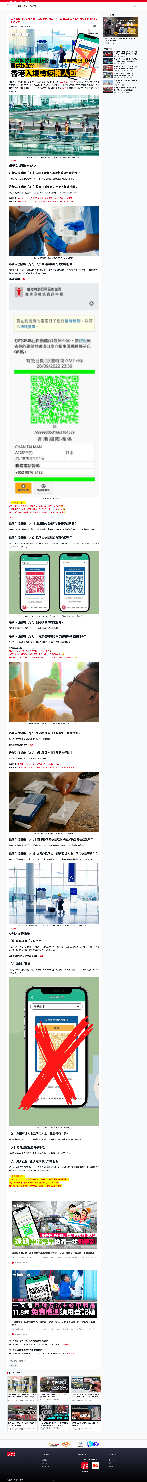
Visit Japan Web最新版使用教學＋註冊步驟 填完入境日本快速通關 (45, 198)
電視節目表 (45, 1466)
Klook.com (12, 161)
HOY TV (16, 1)
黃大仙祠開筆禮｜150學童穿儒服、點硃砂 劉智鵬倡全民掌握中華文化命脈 (125, 89)
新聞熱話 (80, 1400)
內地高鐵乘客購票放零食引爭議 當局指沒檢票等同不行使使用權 (126, 53)
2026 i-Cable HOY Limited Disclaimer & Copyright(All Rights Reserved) (45, 1480)
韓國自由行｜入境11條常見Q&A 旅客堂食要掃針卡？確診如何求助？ (46, 767)
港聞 (16, 1400)
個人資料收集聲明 (19, 1480)
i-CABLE (10, 1)
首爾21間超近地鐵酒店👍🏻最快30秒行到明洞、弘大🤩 (30, 651)
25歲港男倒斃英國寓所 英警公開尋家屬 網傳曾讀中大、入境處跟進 (54, 1424)
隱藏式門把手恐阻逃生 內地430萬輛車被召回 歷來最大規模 (125, 75)
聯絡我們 (111, 1466)
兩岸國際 (48, 1399)
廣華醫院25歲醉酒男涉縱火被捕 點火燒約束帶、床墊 (86, 1424)
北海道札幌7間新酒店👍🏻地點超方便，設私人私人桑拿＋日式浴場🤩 (36, 506)
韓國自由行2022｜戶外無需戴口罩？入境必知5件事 (38, 764)
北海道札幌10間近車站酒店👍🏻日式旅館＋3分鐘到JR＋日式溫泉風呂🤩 (37, 509)
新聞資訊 (10, 1400)
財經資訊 (45, 1463)
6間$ (15, 1179)
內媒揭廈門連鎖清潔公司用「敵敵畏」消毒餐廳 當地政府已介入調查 (125, 68)
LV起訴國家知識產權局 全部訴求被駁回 (125, 82)
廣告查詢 (111, 1460)
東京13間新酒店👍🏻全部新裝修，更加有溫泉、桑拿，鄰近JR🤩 (34, 1182)
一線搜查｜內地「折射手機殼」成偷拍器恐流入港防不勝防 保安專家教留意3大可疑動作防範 (86, 1396)
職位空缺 (111, 1463)
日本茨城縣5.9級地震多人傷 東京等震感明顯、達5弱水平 (53, 1396)
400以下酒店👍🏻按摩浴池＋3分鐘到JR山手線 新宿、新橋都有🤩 (43, 1179)
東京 (11, 1179)
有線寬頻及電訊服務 (25, 1)
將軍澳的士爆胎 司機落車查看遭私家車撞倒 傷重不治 (22, 1424)
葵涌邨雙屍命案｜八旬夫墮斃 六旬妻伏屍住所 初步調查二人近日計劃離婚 (22, 1396)
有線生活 (13, 1366)
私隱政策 (10, 1480)
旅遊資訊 (22, 1361)
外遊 (65, 88)
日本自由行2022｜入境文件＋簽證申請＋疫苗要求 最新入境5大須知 (46, 201)
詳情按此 (66, 1344)
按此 (24, 279)
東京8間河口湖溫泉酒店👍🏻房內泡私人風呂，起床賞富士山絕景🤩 (35, 1186)
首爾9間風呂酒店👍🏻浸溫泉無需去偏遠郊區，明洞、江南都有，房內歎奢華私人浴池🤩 (43, 657)
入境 (75, 82)
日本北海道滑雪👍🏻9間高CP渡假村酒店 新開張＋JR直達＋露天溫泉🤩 (37, 512)
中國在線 (113, 43)
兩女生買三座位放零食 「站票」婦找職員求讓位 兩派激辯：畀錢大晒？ (126, 60)
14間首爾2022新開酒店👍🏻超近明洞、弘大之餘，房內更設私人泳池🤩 (36, 654)
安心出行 (63, 82)
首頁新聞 (21, 1400)
